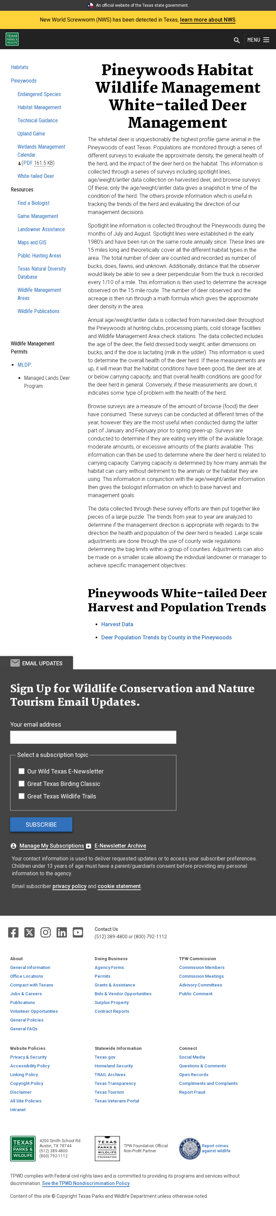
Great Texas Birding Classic (63, 783)
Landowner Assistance (41, 229)
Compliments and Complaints (208, 1083)
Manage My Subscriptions (52, 846)
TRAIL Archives (110, 1074)
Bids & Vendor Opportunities (123, 993)
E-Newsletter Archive (120, 846)
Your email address (35, 724)
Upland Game (31, 133)
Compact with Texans (31, 984)
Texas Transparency (115, 1083)
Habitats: (20, 67)
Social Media (192, 1057)
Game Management (38, 216)
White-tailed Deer (36, 176)
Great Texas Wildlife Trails (61, 796)
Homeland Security (114, 1065)
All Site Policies (25, 1100)
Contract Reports (112, 1011)
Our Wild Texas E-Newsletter (65, 771)
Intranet (18, 1109)
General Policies (26, 1020)
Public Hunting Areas (39, 255)
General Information (30, 967)
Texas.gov (105, 1057)
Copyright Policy (26, 1083)
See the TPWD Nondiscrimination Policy (86, 1183)
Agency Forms (109, 967)
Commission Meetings (201, 976)
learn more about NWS (208, 20)
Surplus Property (112, 1002)
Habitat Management (39, 107)
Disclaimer (21, 1092)
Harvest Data (117, 624)
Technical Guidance (38, 120)
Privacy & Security (28, 1057)
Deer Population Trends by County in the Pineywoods (166, 637)
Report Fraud (192, 1092)
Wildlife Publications (39, 311)
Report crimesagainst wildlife (216, 1148)
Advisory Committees (200, 984)
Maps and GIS (32, 242)
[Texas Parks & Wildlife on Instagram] (46, 932)
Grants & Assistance (115, 984)
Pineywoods (24, 81)
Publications (22, 1002)
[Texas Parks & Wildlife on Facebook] (13, 932)
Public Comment (195, 993)
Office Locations (26, 976)
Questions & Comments (202, 1065)
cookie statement (119, 886)
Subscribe (41, 824)
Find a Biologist (33, 203)
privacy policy (70, 886)
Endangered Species (39, 94)
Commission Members (202, 967)
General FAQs (23, 1028)
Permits (102, 976)
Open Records (193, 1074)
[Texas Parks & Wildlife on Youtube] (78, 932)
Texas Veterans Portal (117, 1100)
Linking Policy (24, 1074)
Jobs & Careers (26, 993)
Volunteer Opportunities (34, 1011)
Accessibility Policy (29, 1065)
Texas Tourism (109, 1092)
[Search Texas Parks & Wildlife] (237, 40)
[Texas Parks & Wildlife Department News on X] (30, 932)
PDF (28, 163)
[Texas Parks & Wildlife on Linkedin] (62, 932)
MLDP (24, 365)
